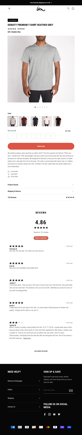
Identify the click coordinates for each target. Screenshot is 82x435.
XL (41, 136)
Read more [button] (27, 338)
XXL (50, 136)
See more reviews (41, 351)
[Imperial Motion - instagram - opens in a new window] (49, 415)
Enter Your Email (49, 390)
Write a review (41, 238)
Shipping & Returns (14, 191)
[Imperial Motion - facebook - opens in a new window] (45, 415)
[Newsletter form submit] (71, 390)
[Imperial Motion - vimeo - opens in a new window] (59, 415)
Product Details (13, 185)
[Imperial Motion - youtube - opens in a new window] (54, 415)
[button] (9, 8)
